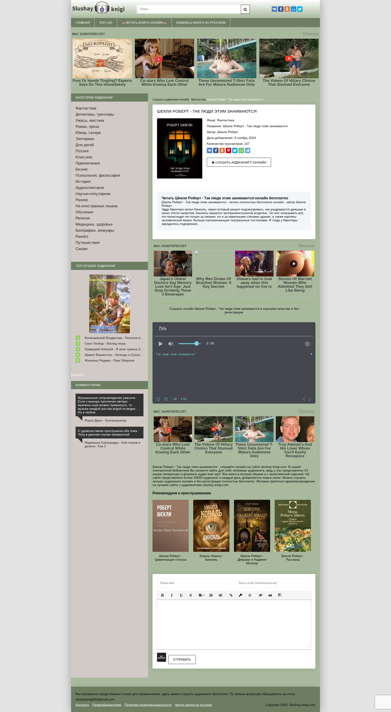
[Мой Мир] (293, 9)
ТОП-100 (105, 22)
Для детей (85, 145)
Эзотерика (85, 139)
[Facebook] (216, 150)
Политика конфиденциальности (148, 705)
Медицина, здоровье (94, 224)
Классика (84, 157)
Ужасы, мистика (90, 120)
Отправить (182, 659)
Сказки (82, 249)
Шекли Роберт (227, 132)
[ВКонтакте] (209, 150)
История (83, 181)
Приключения (88, 163)
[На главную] (99, 9)
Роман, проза (87, 126)
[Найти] (245, 9)
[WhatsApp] (241, 150)
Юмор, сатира (88, 133)
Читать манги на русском (193, 705)
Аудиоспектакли (90, 188)
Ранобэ (82, 236)
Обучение (84, 212)
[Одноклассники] (222, 150)
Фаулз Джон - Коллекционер (105, 420)
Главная (83, 22)
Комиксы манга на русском (201, 22)
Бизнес (82, 169)
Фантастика (225, 120)
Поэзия (82, 151)
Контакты (82, 705)
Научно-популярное (93, 194)
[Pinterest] (228, 150)
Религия (83, 218)
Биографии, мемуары (95, 230)
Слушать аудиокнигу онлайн (240, 162)
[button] (162, 595)
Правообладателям (106, 705)
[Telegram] (247, 150)
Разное (82, 200)
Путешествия (88, 243)
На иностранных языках (97, 206)
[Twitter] (235, 150)
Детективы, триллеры (95, 114)
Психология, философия (98, 175)
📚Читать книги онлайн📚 (144, 22)
